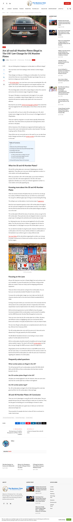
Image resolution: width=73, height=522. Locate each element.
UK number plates (14, 82)
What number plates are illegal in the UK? (21, 154)
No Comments (21, 60)
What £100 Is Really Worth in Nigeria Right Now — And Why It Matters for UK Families (64, 43)
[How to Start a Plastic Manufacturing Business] (53, 81)
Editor (8, 60)
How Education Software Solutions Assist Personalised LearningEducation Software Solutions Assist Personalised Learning (63, 90)
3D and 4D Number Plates (8, 417)
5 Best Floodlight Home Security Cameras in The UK (63, 101)
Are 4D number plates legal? (18, 157)
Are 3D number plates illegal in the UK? (21, 156)
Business (15, 8)
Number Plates (29, 417)
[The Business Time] (36, 3)
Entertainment (53, 8)
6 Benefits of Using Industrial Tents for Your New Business (63, 62)
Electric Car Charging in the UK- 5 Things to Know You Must (24, 466)
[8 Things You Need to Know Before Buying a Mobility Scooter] (39, 459)
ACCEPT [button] (68, 519)
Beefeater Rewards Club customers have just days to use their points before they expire (64, 23)
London (9, 8)
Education (44, 8)
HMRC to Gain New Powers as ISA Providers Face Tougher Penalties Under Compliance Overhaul (64, 53)
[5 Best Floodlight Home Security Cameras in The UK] (53, 101)
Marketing (28, 8)
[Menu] (2, 8)
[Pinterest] (3, 80)
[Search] (70, 8)
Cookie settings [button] (62, 519)
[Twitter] (3, 73)
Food (51, 508)
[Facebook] (3, 69)
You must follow (13, 236)
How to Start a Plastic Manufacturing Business (63, 80)
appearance (41, 201)
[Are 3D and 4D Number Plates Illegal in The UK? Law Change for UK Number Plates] (24, 30)
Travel (51, 506)
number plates (37, 343)
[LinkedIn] (3, 77)
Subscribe (67, 3)
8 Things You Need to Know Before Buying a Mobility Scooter (38, 466)
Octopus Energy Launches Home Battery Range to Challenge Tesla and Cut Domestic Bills (64, 110)
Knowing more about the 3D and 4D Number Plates (21, 148)
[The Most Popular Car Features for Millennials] (9, 459)
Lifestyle (60, 8)
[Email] (3, 84)
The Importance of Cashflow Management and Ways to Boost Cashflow (14, 433)
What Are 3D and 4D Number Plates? (18, 146)
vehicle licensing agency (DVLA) (30, 104)
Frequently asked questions (16, 152)
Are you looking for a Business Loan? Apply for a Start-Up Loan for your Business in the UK (64, 71)
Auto (4, 47)
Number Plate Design (20, 417)
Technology (35, 8)
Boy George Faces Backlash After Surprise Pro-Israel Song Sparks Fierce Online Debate (64, 33)
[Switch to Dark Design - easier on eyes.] (68, 8)
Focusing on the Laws (15, 150)
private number (30, 136)
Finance (21, 8)
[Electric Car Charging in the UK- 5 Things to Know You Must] (24, 459)
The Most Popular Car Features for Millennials (8, 465)
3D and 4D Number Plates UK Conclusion (19, 160)
